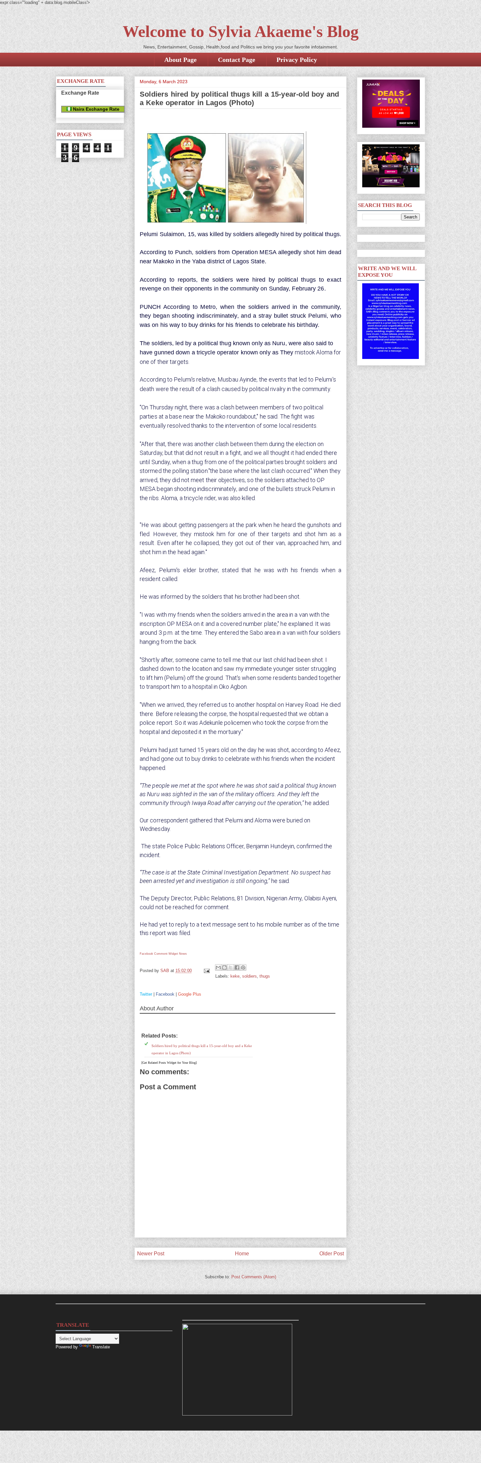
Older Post (331, 1253)
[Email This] (218, 967)
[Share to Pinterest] (243, 967)
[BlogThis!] (224, 967)
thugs (264, 976)
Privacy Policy (296, 59)
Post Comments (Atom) (253, 1276)
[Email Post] (206, 970)
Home (242, 1253)
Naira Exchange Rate (95, 109)
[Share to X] (230, 967)
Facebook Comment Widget (159, 953)
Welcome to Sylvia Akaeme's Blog (241, 31)
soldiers (249, 976)
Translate (101, 1346)
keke (235, 976)
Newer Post (150, 1253)
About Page (180, 59)
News (183, 953)
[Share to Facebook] (237, 967)
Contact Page (236, 59)
